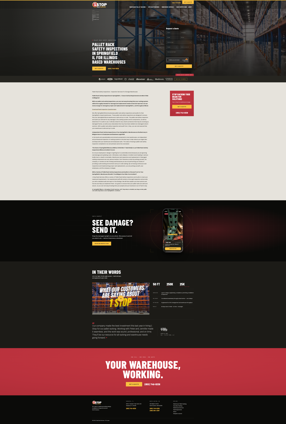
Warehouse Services (168, 7)
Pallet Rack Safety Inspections (95, 12)
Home (93, 10)
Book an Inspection (102, 243)
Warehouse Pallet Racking (138, 7)
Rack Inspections (182, 7)
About (190, 7)
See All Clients (181, 79)
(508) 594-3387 (155, 410)
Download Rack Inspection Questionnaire (104, 109)
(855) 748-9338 (176, 2)
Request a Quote (177, 413)
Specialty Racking (153, 7)
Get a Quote (188, 2)
